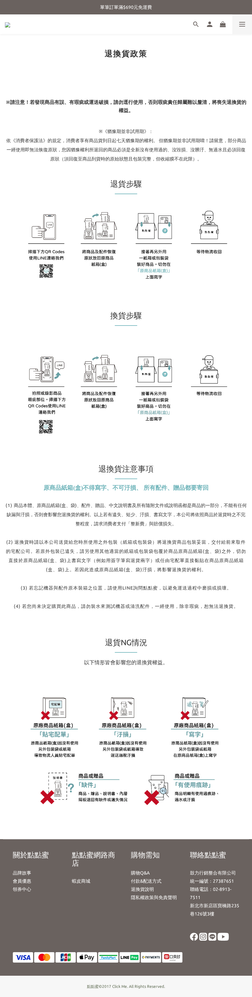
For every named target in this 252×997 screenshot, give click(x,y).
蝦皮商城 (81, 881)
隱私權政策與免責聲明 (154, 897)
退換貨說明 (142, 889)
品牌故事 (22, 872)
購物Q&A (140, 872)
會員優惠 (22, 881)
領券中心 (22, 889)
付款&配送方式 (146, 881)
